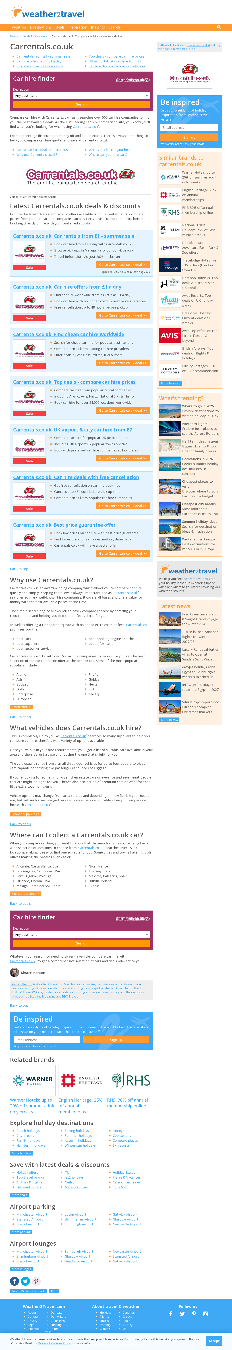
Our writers (58, 1317)
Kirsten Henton (21, 984)
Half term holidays (30, 1145)
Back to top (19, 569)
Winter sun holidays (80, 1145)
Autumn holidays (78, 1140)
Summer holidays (78, 1135)
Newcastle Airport (127, 1224)
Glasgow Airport (125, 1219)
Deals (60, 27)
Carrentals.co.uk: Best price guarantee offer (64, 525)
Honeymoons (123, 1130)
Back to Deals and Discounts (28, 1291)
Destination (21, 90)
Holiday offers (27, 1172)
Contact (33, 1317)
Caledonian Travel (127, 1182)
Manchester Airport (31, 1214)
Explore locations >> (25, 894)
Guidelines (58, 1321)
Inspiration (77, 27)
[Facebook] (14, 1282)
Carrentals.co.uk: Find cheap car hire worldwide (68, 334)
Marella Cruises (77, 1187)
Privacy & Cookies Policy (54, 1343)
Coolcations (122, 1135)
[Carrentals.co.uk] (189, 88)
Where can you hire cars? (108, 154)
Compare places (125, 1140)
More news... (169, 720)
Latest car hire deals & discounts (42, 149)
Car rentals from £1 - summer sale (43, 56)
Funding (56, 1325)
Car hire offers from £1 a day (38, 61)
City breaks (25, 1135)
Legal (31, 1325)
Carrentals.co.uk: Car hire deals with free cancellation (76, 477)
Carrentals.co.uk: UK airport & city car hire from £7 (72, 429)
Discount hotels (28, 1187)
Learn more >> (22, 707)
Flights (104, 1317)
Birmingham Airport (80, 1219)
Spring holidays (77, 1130)
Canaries (129, 1313)
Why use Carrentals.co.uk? (36, 154)
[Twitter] (25, 1282)
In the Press (51, 1330)
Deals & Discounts (35, 36)
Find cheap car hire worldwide (39, 66)
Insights (98, 27)
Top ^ (54, 1291)
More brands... (170, 383)
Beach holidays (28, 1130)
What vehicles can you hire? (110, 149)
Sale (29, 267)
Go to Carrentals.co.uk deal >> (123, 264)
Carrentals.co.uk (85, 126)
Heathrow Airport (78, 1261)
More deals (19, 1195)
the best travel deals (196, 579)
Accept (214, 1341)
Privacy (32, 1321)
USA (125, 1329)
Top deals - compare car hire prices (116, 56)
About (32, 1313)
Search (114, 27)
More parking (21, 1232)
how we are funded (198, 45)
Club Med (120, 1187)
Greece (127, 1317)
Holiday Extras (124, 1172)
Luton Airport (75, 1214)
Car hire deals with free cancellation (117, 66)
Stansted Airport (29, 1219)
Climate (105, 1329)
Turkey (127, 1325)
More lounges (21, 1269)
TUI (67, 1172)
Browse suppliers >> (26, 814)
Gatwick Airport (125, 1214)
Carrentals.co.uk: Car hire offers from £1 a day (67, 286)
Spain (126, 1321)
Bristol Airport (27, 1224)
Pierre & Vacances (127, 1177)
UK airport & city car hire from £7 (115, 61)
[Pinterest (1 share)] (36, 1282)
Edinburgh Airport (79, 1224)
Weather (19, 27)
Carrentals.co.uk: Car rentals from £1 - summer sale (73, 236)
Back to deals (20, 717)
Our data (57, 1313)
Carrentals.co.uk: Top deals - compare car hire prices (74, 382)
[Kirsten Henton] (14, 976)
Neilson (70, 1182)
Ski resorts (121, 1145)
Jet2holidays (74, 1177)
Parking (105, 1325)
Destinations (41, 27)
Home (14, 36)
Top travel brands (30, 1177)
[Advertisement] (156, 12)
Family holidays (28, 1140)
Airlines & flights (29, 1182)
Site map (34, 1329)
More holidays (21, 1153)
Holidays (105, 1313)
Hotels (104, 1321)
